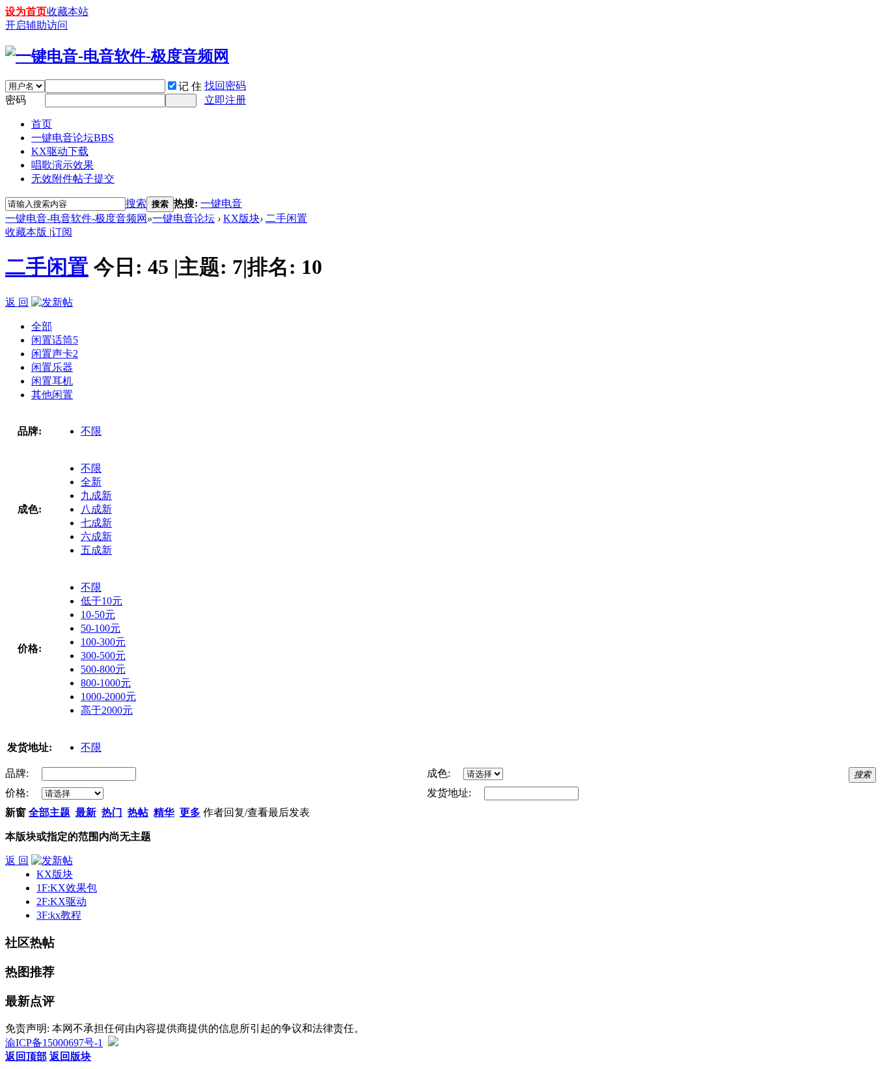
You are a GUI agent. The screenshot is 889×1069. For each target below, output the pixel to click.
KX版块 (241, 218)
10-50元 (98, 614)
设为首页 (26, 11)
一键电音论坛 (72, 137)
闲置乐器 (52, 367)
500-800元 (103, 669)
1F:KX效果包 (66, 887)
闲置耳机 (52, 380)
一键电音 (221, 203)
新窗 (15, 812)
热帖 (138, 812)
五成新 (96, 550)
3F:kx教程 (58, 915)
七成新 (96, 522)
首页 (41, 123)
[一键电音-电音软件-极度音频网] (117, 55)
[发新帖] (52, 302)
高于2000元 (107, 710)
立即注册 (225, 99)
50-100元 (100, 628)
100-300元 (103, 641)
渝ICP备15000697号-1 (54, 1042)
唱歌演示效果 (62, 164)
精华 (164, 812)
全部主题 (49, 812)
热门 (112, 812)
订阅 (61, 231)
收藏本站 (68, 11)
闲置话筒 (54, 339)
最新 (85, 812)
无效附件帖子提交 (73, 178)
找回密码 (225, 85)
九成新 (96, 495)
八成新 (96, 509)
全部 (41, 326)
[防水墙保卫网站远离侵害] (113, 1042)
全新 (91, 481)
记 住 (190, 86)
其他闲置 (52, 394)
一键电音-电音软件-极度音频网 (76, 218)
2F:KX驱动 (61, 901)
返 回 (17, 302)
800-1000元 (106, 682)
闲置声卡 (54, 353)
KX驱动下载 (60, 151)
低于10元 (101, 600)
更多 (190, 812)
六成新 (96, 536)
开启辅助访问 (36, 25)
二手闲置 (286, 218)
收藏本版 (27, 231)
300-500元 (103, 655)
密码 (15, 99)
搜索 (136, 203)
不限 (91, 431)
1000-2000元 (108, 696)
